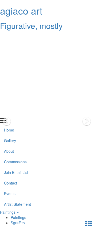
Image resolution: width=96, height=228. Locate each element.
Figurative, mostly (31, 25)
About (9, 59)
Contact (10, 91)
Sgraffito (18, 222)
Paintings (8, 212)
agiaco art (21, 10)
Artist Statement (17, 112)
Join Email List (16, 80)
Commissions (15, 69)
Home (9, 38)
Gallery (10, 48)
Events (9, 101)
